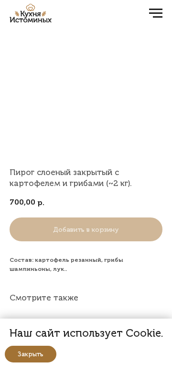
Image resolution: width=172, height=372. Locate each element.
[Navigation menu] (155, 13)
